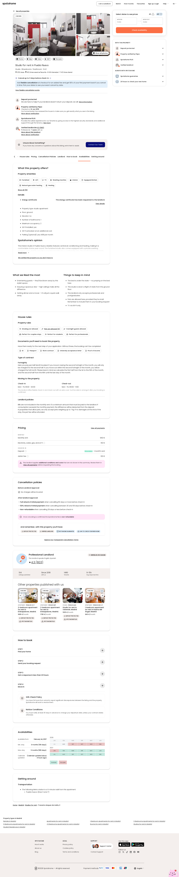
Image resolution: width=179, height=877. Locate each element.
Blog (36, 852)
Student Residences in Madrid (14, 827)
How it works (129, 4)
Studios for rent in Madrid (143, 824)
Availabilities (84, 156)
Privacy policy (68, 844)
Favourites (141, 4)
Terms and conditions (71, 852)
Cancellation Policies (47, 156)
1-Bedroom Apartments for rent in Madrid (105, 821)
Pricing (34, 156)
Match (118, 4)
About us (38, 848)
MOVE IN (119, 19)
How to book (72, 156)
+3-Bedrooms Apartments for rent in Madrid (63, 824)
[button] (166, 4)
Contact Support (97, 852)
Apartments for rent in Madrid (57, 821)
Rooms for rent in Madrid (99, 824)
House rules (24, 156)
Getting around (97, 156)
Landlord (61, 156)
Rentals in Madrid (9, 821)
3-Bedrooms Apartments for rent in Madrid (19, 824)
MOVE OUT (146, 19)
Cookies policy (68, 848)
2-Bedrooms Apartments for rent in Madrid (149, 821)
